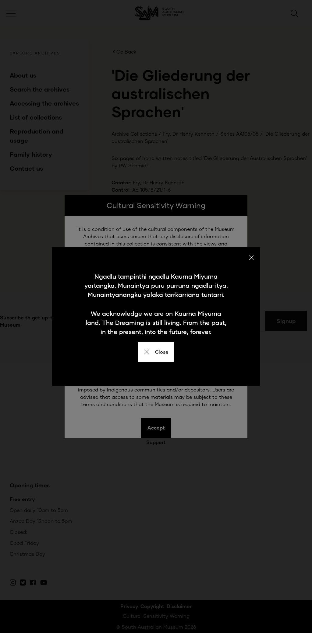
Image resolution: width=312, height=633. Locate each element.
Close (161, 352)
